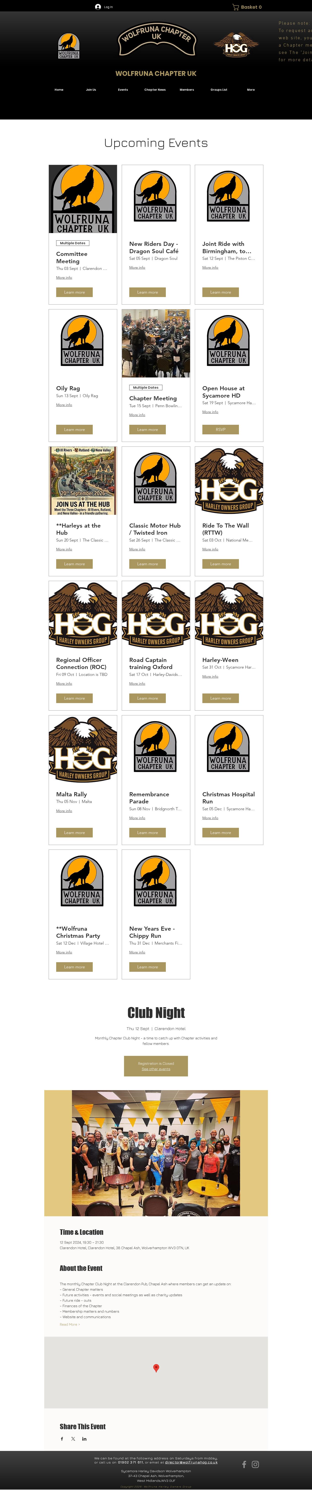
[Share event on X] (73, 1439)
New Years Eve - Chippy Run (152, 932)
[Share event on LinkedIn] (84, 1439)
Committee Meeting (71, 257)
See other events (156, 1069)
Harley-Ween (220, 660)
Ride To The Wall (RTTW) (225, 529)
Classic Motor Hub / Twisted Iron (155, 529)
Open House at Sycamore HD (223, 392)
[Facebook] (244, 1464)
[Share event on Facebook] (62, 1439)
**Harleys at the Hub (78, 529)
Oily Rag (68, 388)
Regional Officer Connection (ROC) (81, 663)
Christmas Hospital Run (228, 798)
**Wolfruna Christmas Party (78, 932)
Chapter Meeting (153, 398)
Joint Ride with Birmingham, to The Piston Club (224, 247)
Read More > (70, 1324)
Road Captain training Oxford (150, 663)
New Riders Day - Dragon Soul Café (154, 247)
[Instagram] (255, 1464)
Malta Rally (71, 794)
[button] (247, 7)
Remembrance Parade (149, 798)
